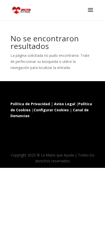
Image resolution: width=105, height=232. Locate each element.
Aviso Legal (64, 103)
